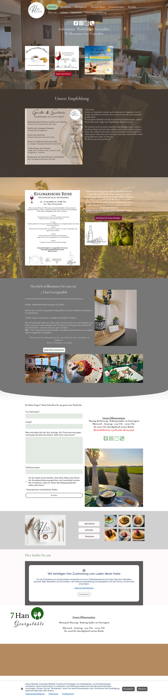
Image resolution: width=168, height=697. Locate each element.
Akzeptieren (84, 594)
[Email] (86, 23)
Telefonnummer (32, 467)
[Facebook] (76, 23)
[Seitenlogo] (36, 9)
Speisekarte (89, 523)
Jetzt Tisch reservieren (54, 350)
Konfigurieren (68, 694)
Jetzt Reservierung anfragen (108, 218)
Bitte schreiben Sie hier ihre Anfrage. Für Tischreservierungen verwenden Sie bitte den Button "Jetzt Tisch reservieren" (53, 433)
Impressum (53, 694)
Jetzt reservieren (63, 74)
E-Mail (28, 422)
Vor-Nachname (32, 412)
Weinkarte (89, 536)
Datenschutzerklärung (84, 588)
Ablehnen (142, 689)
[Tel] (92, 23)
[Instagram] (81, 23)
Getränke (89, 530)
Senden (54, 495)
